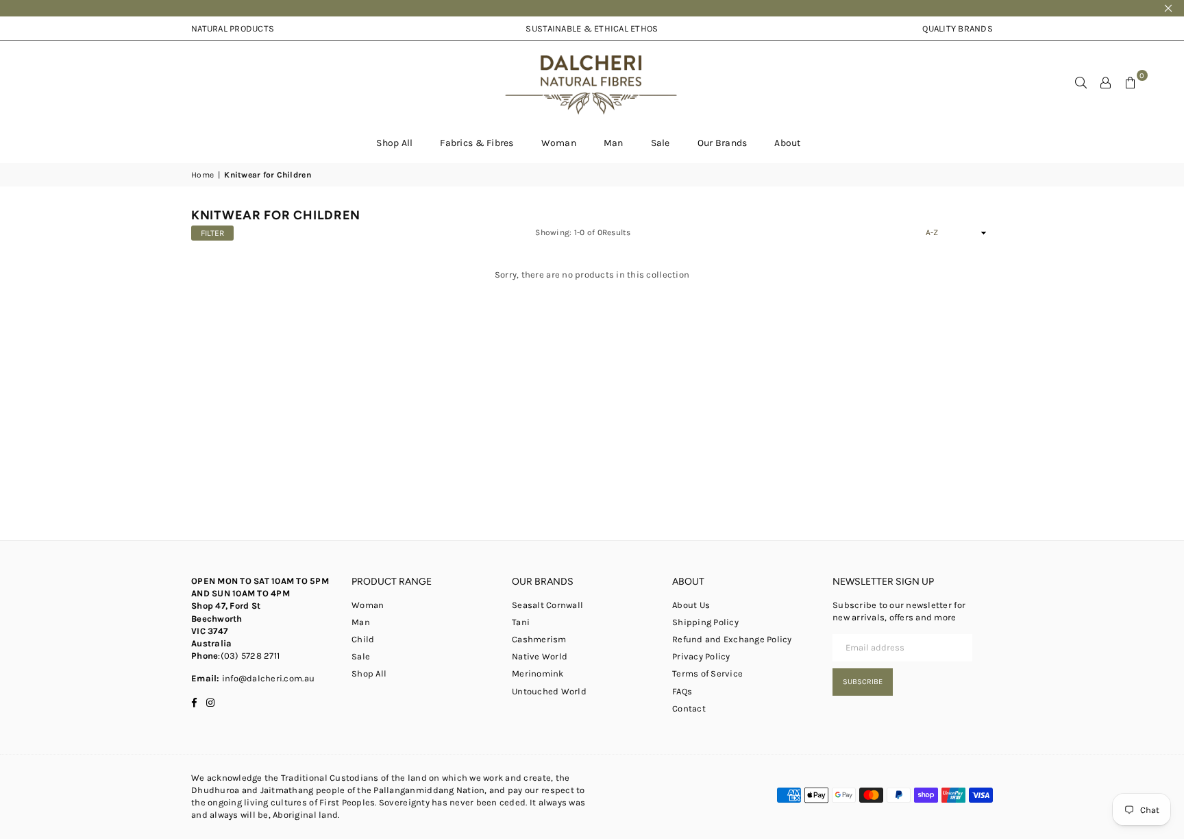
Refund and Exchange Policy (732, 639)
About (787, 143)
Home (202, 175)
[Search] (1081, 82)
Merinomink (538, 673)
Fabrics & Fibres (476, 143)
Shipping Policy (705, 622)
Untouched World (549, 691)
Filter (212, 233)
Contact (689, 708)
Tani (521, 622)
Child (363, 639)
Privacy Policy (701, 656)
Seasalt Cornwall (547, 605)
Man (614, 143)
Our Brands (723, 143)
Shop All (394, 143)
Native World (539, 656)
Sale (660, 143)
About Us (691, 605)
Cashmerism (539, 639)
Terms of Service (707, 673)
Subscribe (863, 681)
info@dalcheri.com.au (267, 678)
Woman (558, 143)
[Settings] (1106, 82)
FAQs (682, 691)
